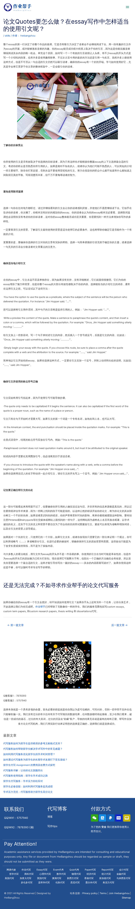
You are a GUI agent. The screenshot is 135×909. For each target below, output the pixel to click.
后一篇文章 (119, 625)
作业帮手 (40, 606)
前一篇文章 (15, 625)
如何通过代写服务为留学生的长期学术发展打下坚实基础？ (35, 759)
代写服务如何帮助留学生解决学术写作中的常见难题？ (33, 748)
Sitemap (126, 897)
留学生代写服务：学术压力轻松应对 (23, 781)
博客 (50, 816)
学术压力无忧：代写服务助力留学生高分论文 (28, 791)
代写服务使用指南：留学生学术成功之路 (25, 775)
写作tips (52, 826)
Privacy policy (90, 893)
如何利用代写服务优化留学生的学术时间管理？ (29, 754)
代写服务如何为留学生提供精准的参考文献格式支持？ (33, 743)
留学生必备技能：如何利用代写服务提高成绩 (28, 786)
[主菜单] (127, 7)
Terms (103, 893)
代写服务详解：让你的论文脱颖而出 (23, 770)
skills (7, 35)
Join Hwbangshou (119, 893)
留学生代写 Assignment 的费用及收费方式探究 (29, 765)
